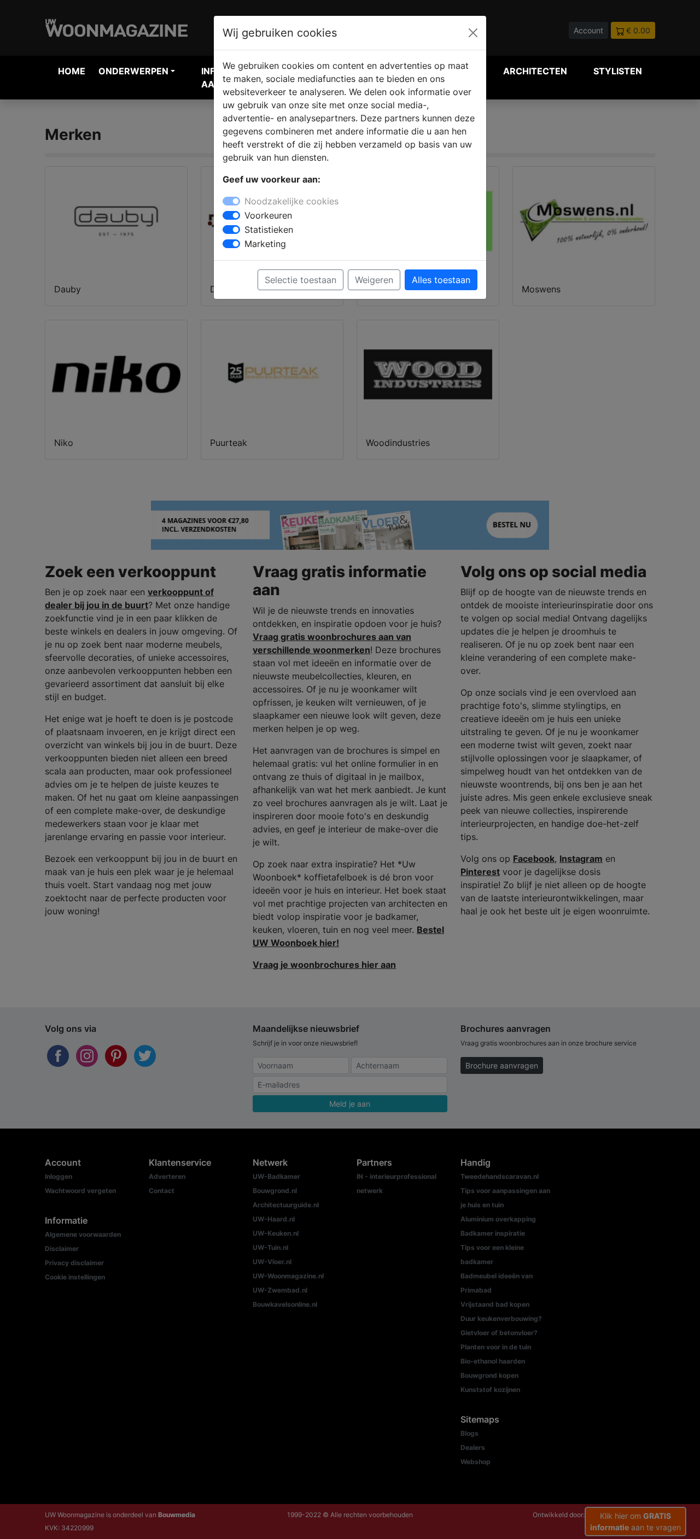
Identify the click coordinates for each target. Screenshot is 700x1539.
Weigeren (374, 279)
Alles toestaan (441, 279)
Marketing (265, 243)
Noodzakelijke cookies (291, 201)
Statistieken (268, 229)
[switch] (231, 215)
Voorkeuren (268, 215)
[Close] (473, 33)
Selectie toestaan (300, 279)
